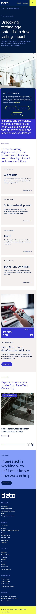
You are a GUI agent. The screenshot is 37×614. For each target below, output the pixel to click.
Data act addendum (7, 601)
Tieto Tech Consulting (7, 586)
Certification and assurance (9, 598)
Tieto (2, 8)
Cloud (3, 513)
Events (3, 564)
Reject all (23, 108)
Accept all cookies (11, 108)
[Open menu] (33, 3)
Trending (4, 557)
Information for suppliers (8, 596)
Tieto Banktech (5, 579)
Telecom (3, 542)
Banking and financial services (10, 530)
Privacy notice (5, 609)
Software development (8, 511)
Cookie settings (5, 612)
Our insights (4, 567)
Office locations (6, 569)
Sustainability (5, 555)
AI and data (4, 506)
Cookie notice (22, 609)
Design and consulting (7, 516)
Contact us (25, 3)
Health (3, 533)
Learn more (6, 364)
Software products (6, 508)
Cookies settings (17, 114)
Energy (3, 528)
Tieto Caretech (5, 581)
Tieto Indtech (5, 584)
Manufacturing (5, 535)
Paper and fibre (5, 537)
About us (4, 552)
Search (19, 3)
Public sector (5, 540)
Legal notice (13, 609)
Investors (4, 562)
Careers (3, 559)
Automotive (4, 526)
